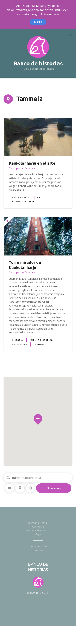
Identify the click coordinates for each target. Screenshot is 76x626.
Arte (40, 197)
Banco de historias (38, 63)
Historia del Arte (23, 201)
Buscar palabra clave (8, 477)
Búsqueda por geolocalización (30, 488)
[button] (38, 412)
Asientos (32, 522)
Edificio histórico (41, 340)
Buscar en (54, 488)
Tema (43, 522)
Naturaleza (19, 344)
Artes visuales (21, 197)
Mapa (38, 534)
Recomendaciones (37, 530)
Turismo (38, 344)
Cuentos (37, 526)
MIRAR (38, 22)
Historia (17, 340)
